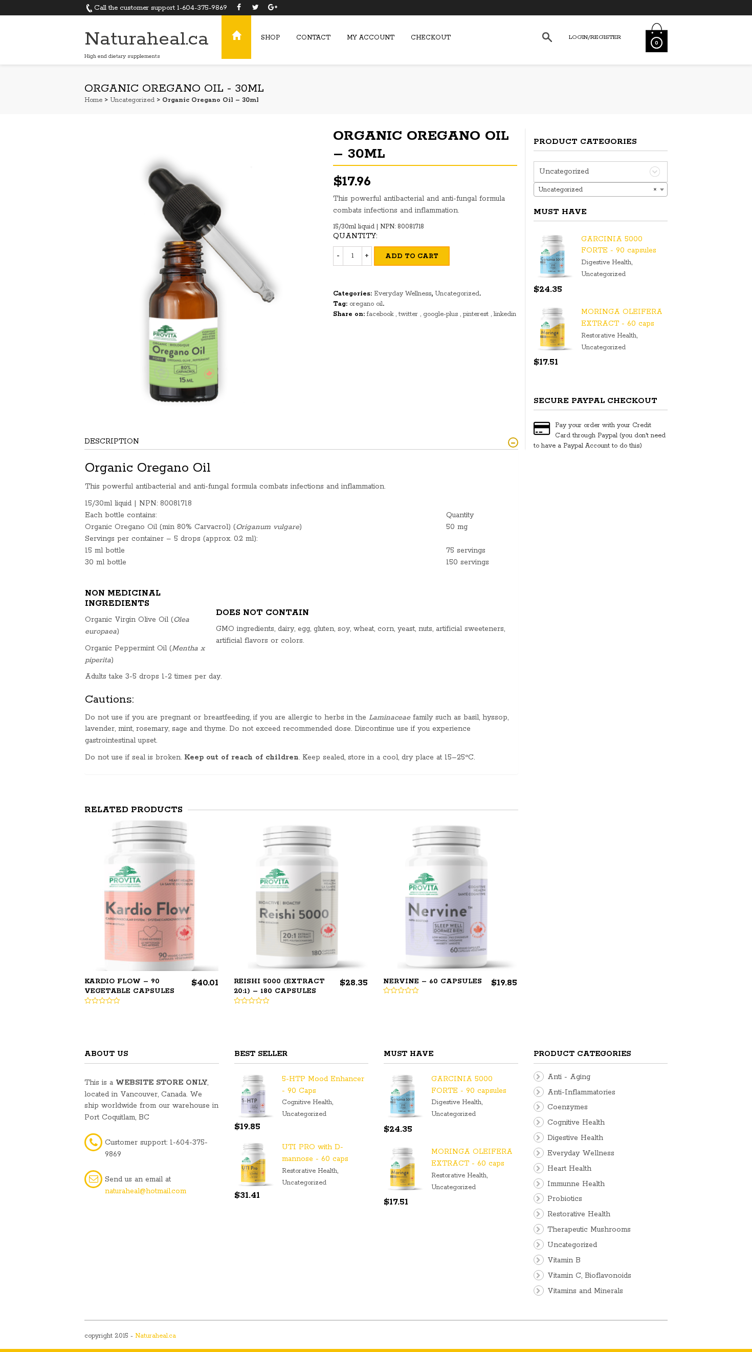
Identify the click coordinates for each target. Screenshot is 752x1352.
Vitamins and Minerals (585, 1291)
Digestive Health (606, 262)
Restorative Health (608, 336)
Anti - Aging (568, 1077)
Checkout (431, 37)
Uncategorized (132, 100)
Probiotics (564, 1198)
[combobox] (601, 189)
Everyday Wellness (402, 294)
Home (93, 100)
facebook (381, 314)
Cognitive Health (307, 1102)
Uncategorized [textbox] (597, 190)
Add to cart (411, 256)
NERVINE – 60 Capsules (432, 981)
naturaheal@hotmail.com (145, 1191)
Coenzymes (567, 1107)
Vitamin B (564, 1260)
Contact (313, 37)
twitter (409, 314)
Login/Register (595, 37)
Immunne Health (576, 1184)
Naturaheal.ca (146, 39)
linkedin (505, 314)
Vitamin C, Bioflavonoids (589, 1275)
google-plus (441, 314)
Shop (270, 37)
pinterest (477, 314)
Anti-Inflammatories (581, 1092)
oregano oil (366, 304)
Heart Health (569, 1168)
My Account (370, 37)
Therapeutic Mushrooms (589, 1229)
